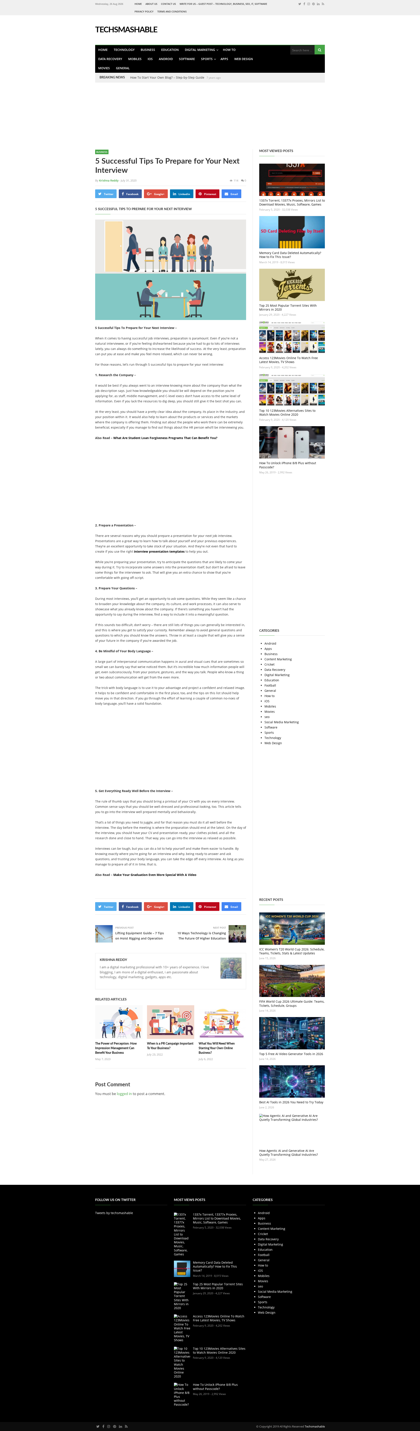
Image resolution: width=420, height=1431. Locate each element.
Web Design (243, 59)
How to (229, 50)
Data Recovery (110, 59)
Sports (207, 59)
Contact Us (168, 3)
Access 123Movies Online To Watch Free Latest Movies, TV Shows (288, 360)
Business (148, 50)
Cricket (269, 664)
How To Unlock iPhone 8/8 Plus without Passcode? (287, 465)
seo (267, 717)
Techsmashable (315, 1426)
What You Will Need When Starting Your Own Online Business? (217, 1048)
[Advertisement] (131, 118)
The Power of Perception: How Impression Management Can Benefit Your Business (116, 1048)
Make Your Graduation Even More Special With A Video (154, 875)
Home (138, 3)
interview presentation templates (159, 551)
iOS (150, 59)
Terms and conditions (172, 11)
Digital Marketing (200, 50)
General (123, 68)
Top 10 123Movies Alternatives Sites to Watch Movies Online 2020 (287, 412)
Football (270, 685)
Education (170, 50)
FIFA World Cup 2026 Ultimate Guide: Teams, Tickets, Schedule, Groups (291, 1003)
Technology (124, 50)
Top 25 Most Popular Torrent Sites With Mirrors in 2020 (288, 307)
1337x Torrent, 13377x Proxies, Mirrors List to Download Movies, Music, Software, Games (292, 202)
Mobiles (135, 59)
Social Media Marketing (281, 722)
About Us (151, 3)
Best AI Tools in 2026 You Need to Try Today (291, 1102)
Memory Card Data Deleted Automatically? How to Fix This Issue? (290, 255)
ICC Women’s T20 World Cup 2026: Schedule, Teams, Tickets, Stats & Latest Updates (291, 951)
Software (187, 59)
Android (166, 59)
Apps (224, 59)
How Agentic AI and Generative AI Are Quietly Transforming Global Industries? (288, 1153)
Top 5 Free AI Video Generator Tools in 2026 (291, 1054)
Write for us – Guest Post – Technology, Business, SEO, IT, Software (223, 3)
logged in (124, 1093)
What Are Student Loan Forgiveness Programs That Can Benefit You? (165, 438)
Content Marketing (278, 659)
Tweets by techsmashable (114, 1213)
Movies (104, 68)
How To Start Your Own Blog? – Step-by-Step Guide (167, 77)
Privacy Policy (144, 11)
